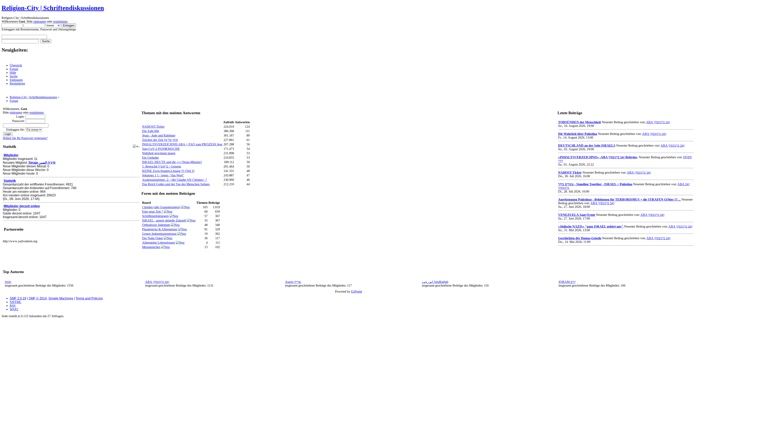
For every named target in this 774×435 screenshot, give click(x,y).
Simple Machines (60, 298)
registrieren (60, 21)
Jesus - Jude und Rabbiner (158, 135)
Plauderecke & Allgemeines (159, 229)
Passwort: (18, 121)
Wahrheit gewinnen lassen (158, 153)
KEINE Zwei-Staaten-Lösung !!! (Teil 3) (168, 171)
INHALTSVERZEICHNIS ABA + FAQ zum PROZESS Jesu (182, 144)
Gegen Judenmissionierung (159, 233)
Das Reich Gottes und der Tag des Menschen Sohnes (176, 184)
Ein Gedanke (150, 157)
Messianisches (151, 247)
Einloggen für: (15, 129)
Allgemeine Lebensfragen (158, 242)
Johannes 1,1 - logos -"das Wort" (163, 175)
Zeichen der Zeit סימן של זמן (160, 140)
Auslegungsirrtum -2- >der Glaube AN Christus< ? (174, 179)
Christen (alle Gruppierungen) (161, 207)
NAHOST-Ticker (153, 126)
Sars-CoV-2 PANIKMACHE (161, 148)
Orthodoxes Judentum (156, 225)
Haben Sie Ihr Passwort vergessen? (25, 138)
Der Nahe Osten (152, 238)
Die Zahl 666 (150, 131)
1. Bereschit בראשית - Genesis (161, 166)
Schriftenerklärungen (155, 216)
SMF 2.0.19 (18, 298)
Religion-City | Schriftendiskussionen (53, 7)
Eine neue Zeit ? (152, 211)
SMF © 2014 (38, 298)
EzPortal (356, 291)
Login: (20, 116)
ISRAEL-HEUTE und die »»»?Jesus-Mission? (172, 162)
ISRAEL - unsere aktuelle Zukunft (164, 220)
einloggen (39, 21)
